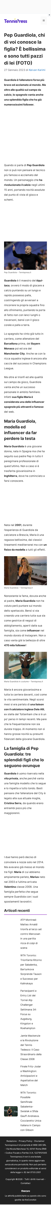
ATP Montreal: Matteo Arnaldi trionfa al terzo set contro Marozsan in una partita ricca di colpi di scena (31, 933)
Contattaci (25, 1183)
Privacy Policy (25, 1141)
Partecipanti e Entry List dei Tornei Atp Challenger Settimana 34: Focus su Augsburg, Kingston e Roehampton (28, 1009)
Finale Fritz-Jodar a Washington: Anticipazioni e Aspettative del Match (30, 1076)
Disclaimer (39, 1141)
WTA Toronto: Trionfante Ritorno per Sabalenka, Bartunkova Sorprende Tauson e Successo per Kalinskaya (31, 969)
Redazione (12, 1141)
